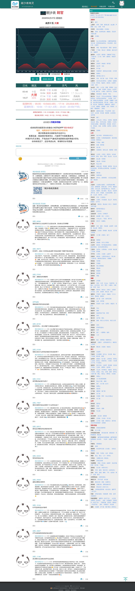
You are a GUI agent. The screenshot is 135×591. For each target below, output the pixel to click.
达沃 (106, 453)
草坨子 (98, 221)
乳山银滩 (113, 168)
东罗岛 (98, 249)
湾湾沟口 (98, 140)
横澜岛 (109, 31)
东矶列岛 (104, 361)
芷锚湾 (115, 204)
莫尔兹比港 (105, 433)
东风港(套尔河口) (108, 135)
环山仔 (98, 96)
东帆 (99, 89)
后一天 (69, 78)
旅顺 (92, 189)
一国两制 (102, 332)
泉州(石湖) (108, 298)
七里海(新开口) (107, 342)
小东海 (110, 249)
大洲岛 (98, 254)
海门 (97, 383)
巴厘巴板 (103, 502)
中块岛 (93, 372)
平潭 (94, 287)
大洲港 (93, 58)
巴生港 (103, 463)
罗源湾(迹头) (100, 327)
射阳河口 (108, 421)
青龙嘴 (105, 166)
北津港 (110, 98)
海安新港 (99, 94)
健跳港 (98, 391)
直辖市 (92, 15)
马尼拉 (102, 453)
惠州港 (103, 54)
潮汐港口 (85, 6)
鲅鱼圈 (98, 216)
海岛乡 (103, 290)
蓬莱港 (111, 150)
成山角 (98, 161)
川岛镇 (115, 91)
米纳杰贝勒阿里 (100, 428)
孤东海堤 (114, 138)
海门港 (102, 78)
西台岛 (107, 292)
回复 (86, 199)
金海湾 (111, 226)
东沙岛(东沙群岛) (101, 81)
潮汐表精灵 (73, 590)
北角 (99, 126)
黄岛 (97, 156)
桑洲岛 (108, 56)
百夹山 (98, 361)
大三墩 (98, 235)
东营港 (93, 140)
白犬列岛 (97, 285)
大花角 (103, 254)
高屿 (97, 283)
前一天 (35, 78)
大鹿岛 (98, 200)
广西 (105, 15)
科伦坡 (106, 479)
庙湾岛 (109, 126)
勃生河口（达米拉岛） (109, 470)
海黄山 (98, 376)
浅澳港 (115, 81)
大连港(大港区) (100, 185)
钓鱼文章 (103, 6)
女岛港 (114, 154)
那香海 (110, 166)
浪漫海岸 (99, 71)
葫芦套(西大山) (105, 189)
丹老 (96, 470)
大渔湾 (105, 365)
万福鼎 (102, 193)
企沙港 (115, 230)
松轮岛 (114, 449)
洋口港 (109, 418)
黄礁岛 (98, 359)
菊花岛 (100, 204)
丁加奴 (102, 465)
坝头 (97, 78)
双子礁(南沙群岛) (106, 245)
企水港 (97, 113)
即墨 (105, 156)
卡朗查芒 (106, 504)
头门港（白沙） (104, 383)
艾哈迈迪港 (99, 460)
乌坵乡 (103, 294)
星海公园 (104, 187)
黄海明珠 (104, 178)
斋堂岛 (109, 154)
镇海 (102, 356)
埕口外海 (99, 135)
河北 (113, 15)
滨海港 (104, 423)
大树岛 (111, 102)
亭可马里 (100, 479)
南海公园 (99, 166)
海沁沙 (103, 50)
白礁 (92, 85)
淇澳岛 (109, 122)
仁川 (104, 455)
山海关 (93, 344)
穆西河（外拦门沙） (105, 498)
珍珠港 (93, 232)
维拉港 (99, 435)
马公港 (98, 411)
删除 (34, 198)
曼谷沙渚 (97, 482)
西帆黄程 (97, 108)
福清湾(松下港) (100, 313)
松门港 (103, 359)
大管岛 (103, 154)
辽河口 (107, 216)
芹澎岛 (111, 78)
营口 (103, 216)
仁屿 (101, 283)
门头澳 (115, 361)
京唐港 (103, 347)
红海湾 (114, 83)
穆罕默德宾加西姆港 (103, 437)
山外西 (106, 100)
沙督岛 (103, 235)
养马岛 (98, 178)
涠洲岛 (100, 228)
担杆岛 (114, 126)
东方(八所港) (105, 242)
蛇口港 (93, 43)
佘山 (95, 27)
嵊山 (99, 374)
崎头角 (98, 356)
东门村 (98, 393)
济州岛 (109, 455)
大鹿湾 (96, 45)
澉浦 (105, 381)
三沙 (97, 335)
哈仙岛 (113, 189)
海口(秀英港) (100, 266)
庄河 (97, 193)
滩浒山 (103, 374)
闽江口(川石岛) (104, 320)
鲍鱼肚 (115, 187)
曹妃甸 (98, 347)
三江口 (114, 294)
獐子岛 (110, 218)
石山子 (110, 200)
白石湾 (114, 89)
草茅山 (115, 359)
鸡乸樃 (111, 100)
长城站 (97, 36)
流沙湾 (98, 66)
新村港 (98, 273)
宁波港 (93, 356)
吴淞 (99, 27)
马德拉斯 (105, 494)
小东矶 (110, 361)
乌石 (103, 66)
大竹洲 (115, 71)
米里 (104, 500)
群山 (100, 455)
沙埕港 (98, 281)
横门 (97, 117)
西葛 (110, 47)
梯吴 (92, 296)
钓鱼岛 (98, 408)
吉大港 (98, 467)
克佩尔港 (99, 484)
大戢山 (98, 372)
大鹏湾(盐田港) (112, 41)
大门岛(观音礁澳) (101, 379)
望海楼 (103, 106)
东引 (102, 285)
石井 (97, 330)
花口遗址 (104, 191)
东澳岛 (110, 120)
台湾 (93, 17)
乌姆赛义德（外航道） (102, 458)
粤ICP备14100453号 (74, 588)
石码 (97, 325)
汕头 (106, 78)
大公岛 (115, 156)
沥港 (110, 372)
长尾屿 (114, 290)
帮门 (111, 292)
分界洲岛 (104, 249)
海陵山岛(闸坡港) (98, 100)
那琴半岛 (109, 91)
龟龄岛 (103, 83)
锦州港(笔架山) (100, 209)
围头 (103, 318)
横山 (97, 122)
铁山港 (95, 228)
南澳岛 (98, 73)
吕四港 (98, 418)
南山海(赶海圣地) (98, 102)
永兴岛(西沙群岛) (103, 247)
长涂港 (114, 374)
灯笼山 (105, 120)
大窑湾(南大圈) (110, 185)
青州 (104, 56)
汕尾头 (107, 303)
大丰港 (98, 421)
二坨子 (105, 195)
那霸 (100, 472)
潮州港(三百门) (100, 76)
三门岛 (99, 56)
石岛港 (103, 161)
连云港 (100, 416)
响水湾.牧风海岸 (95, 423)
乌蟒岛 (98, 191)
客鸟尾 (109, 63)
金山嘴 (112, 24)
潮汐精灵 (67, 590)
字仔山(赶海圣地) (106, 96)
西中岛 (93, 193)
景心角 (113, 256)
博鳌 (97, 276)
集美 (108, 332)
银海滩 (107, 113)
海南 (107, 15)
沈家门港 (93, 374)
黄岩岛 (98, 245)
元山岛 (98, 370)
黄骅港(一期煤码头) (105, 340)
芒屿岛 (98, 83)
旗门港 (103, 391)
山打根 (114, 498)
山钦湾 (109, 254)
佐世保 (112, 472)
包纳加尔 (93, 496)
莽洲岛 (111, 87)
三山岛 (93, 106)
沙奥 (97, 292)
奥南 (103, 482)
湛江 (113, 111)
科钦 (110, 494)
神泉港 (103, 63)
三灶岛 (114, 122)
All (71, 586)
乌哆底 (109, 294)
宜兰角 (96, 465)
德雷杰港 (111, 433)
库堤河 (109, 502)
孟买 (114, 494)
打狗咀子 (105, 213)
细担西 (115, 120)
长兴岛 (100, 213)
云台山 (106, 283)
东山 (97, 308)
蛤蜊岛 (103, 221)
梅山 (114, 354)
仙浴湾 (115, 191)
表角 (115, 78)
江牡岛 (93, 83)
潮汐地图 (94, 6)
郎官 (60, 12)
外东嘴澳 (99, 354)
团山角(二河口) (107, 204)
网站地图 (82, 588)
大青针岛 (93, 56)
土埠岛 (98, 154)
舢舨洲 (96, 52)
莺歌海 (98, 268)
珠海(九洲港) (94, 124)
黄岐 (97, 320)
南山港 (115, 249)
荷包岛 (95, 126)
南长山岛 (105, 150)
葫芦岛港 (93, 206)
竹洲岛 (93, 128)
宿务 (97, 453)
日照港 (103, 159)
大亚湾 (98, 54)
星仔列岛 (99, 365)
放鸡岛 (115, 47)
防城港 (105, 230)
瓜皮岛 (93, 191)
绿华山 (115, 372)
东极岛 (110, 370)
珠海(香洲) (103, 124)
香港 (96, 31)
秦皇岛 (115, 342)
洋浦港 (98, 263)
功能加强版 (56, 121)
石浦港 (98, 396)
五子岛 (93, 363)
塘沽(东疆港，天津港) (102, 29)
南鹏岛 (98, 106)
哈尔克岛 (108, 489)
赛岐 (97, 310)
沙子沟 (98, 202)
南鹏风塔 (107, 104)
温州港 (108, 367)
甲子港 (98, 68)
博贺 (97, 47)
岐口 (97, 340)
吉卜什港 (97, 430)
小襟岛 (103, 91)
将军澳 (102, 301)
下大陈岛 (98, 363)
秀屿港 (97, 296)
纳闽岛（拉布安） (96, 500)
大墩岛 (110, 285)
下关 (108, 472)
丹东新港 (104, 200)
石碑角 (98, 130)
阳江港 (106, 102)
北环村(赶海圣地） (101, 98)
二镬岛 (103, 108)
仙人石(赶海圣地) (101, 41)
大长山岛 (97, 189)
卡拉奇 (105, 439)
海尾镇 (98, 240)
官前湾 (98, 303)
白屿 (97, 301)
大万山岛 (99, 120)
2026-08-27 (48, 78)
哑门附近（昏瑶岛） (111, 507)
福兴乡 (98, 403)
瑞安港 (98, 388)
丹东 (97, 197)
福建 (110, 15)
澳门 (96, 22)
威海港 (93, 170)
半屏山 (93, 367)
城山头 (110, 191)
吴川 (92, 113)
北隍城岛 (99, 150)
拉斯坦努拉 (102, 477)
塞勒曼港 (99, 444)
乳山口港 (99, 164)
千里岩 (98, 142)
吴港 (94, 474)
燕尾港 (105, 416)
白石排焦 (113, 113)
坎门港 (98, 398)
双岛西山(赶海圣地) (103, 168)
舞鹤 (104, 472)
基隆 (103, 408)
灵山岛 (110, 156)
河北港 (102, 113)
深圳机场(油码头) (101, 43)
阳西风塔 (101, 104)
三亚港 (93, 251)
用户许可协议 (55, 166)
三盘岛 (98, 367)
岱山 (102, 372)
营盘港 (106, 226)
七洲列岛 (93, 258)
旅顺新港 (97, 187)
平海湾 (98, 294)
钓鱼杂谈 (111, 6)
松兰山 (105, 354)
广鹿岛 (105, 218)
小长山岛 (99, 218)
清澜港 (109, 258)
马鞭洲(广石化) (111, 54)
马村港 (98, 261)
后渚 (103, 298)
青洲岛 (112, 106)
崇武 (97, 315)
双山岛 (95, 104)
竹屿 (98, 287)
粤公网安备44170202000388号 (60, 588)
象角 (100, 470)
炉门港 (102, 507)
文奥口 (109, 290)
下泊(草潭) (108, 111)
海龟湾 (114, 56)
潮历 (59, 78)
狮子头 (98, 91)
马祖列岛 (111, 283)
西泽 (103, 396)
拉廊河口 (108, 482)
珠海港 (109, 124)
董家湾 (93, 156)
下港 (109, 94)
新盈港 (98, 271)
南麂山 (98, 386)
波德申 (109, 463)
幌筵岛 (93, 451)
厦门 (97, 332)
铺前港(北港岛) (102, 258)
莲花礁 (110, 365)
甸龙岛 (109, 347)
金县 (92, 187)
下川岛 (95, 89)
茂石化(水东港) (107, 71)
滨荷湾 (98, 63)
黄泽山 (115, 370)
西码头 (108, 374)
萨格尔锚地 (98, 494)
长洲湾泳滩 (102, 31)
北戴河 (100, 342)
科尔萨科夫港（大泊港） (103, 449)
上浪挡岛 (109, 359)
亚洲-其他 (101, 17)
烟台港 (96, 180)
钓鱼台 (109, 89)
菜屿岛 (108, 83)
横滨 (96, 472)
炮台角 (110, 230)
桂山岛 (93, 122)
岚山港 (98, 159)
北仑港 (110, 354)
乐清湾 (98, 352)
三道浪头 (102, 197)
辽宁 (102, 15)
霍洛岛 (111, 453)
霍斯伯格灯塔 (107, 484)
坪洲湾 (104, 89)
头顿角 (97, 507)
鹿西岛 (103, 367)
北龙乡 (115, 365)
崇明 (97, 24)
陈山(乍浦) (99, 381)
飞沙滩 (93, 91)
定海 (106, 372)
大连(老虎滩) (109, 193)
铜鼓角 (98, 256)
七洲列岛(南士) (106, 256)
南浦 (96, 446)
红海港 (98, 138)
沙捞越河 (109, 500)
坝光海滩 (110, 43)
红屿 (103, 303)
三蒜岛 (93, 361)
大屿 (96, 85)
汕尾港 (109, 81)
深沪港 (98, 318)
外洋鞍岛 (104, 370)
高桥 (101, 24)
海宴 (106, 87)
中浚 (103, 27)
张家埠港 (99, 175)
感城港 (98, 242)
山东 (99, 15)
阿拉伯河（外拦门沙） (102, 487)
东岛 (108, 106)
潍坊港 (98, 173)
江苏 (96, 17)
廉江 (101, 226)
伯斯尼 (110, 439)
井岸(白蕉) (103, 122)
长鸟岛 (93, 292)
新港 (97, 145)
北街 (97, 61)
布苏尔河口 (105, 467)
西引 (106, 285)
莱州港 (102, 145)
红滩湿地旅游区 (106, 138)
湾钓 (97, 87)
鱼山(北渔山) (109, 396)
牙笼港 (98, 251)
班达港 (112, 504)
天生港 (103, 418)
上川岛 (102, 87)
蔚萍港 (93, 115)
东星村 (102, 292)
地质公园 (93, 33)
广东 (96, 15)
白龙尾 (100, 230)
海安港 (105, 94)
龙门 (108, 235)
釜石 (98, 474)
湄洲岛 (102, 296)
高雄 (97, 406)
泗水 (101, 504)
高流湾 (114, 31)
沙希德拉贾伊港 (99, 489)
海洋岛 (100, 195)
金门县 (98, 298)
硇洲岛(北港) (100, 111)
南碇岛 (112, 303)
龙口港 (98, 147)
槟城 (99, 463)
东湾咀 (104, 126)
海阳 (103, 142)
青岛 (101, 156)
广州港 (98, 50)
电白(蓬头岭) (104, 47)
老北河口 (99, 211)
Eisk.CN (67, 586)
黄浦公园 (106, 24)
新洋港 (114, 421)
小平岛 (110, 187)
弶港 (103, 421)
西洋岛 (98, 290)
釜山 (96, 455)
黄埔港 (109, 50)
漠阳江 (113, 104)
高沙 (97, 226)
